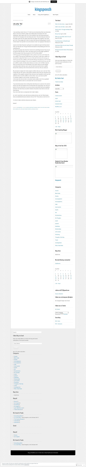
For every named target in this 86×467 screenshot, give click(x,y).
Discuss (15, 401)
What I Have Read (59, 245)
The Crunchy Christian (19, 419)
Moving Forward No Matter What (62, 49)
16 (55, 120)
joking (45, 107)
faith (42, 107)
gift (43, 107)
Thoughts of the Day (59, 237)
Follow (58, 70)
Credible (35, 107)
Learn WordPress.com (18, 408)
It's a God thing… (17, 417)
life (56, 212)
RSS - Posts (57, 321)
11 (60, 118)
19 (63, 120)
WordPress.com (58, 106)
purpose (57, 223)
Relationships (58, 229)
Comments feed (58, 104)
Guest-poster (58, 207)
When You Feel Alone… (60, 24)
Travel (56, 240)
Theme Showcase (18, 409)
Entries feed (58, 101)
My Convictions (58, 215)
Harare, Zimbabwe (59, 293)
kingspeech (43, 9)
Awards (56, 190)
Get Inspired (16, 403)
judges (48, 107)
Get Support (16, 406)
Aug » (59, 126)
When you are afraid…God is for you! (63, 36)
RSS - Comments (58, 323)
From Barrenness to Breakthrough (62, 41)
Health (56, 209)
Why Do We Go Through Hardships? (62, 29)
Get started (54, 1)
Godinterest (57, 263)
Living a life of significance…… (44, 14)
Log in (56, 98)
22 (70, 120)
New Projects (55, 14)
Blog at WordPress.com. (33, 452)
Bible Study (57, 193)
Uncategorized (19, 107)
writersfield (16, 420)
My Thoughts (58, 218)
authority (27, 107)
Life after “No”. (18, 24)
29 (70, 121)
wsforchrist (16, 422)
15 (70, 118)
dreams (39, 107)
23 (55, 121)
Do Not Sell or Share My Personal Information (48, 452)
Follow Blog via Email (60, 57)
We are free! (58, 34)
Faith (56, 204)
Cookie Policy (26, 464)
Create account (58, 95)
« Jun (56, 126)
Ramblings (57, 226)
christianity (31, 107)
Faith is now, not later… (60, 26)
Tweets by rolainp (59, 81)
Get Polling (16, 404)
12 (63, 118)
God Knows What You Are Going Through (64, 45)
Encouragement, (58, 201)
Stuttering (57, 234)
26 (63, 121)
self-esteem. (58, 231)
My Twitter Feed (59, 78)
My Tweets (57, 309)
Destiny (56, 196)
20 (65, 120)
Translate (65, 314)
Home (29, 14)
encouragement (58, 198)
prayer (56, 220)
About (34, 14)
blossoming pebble (18, 416)
